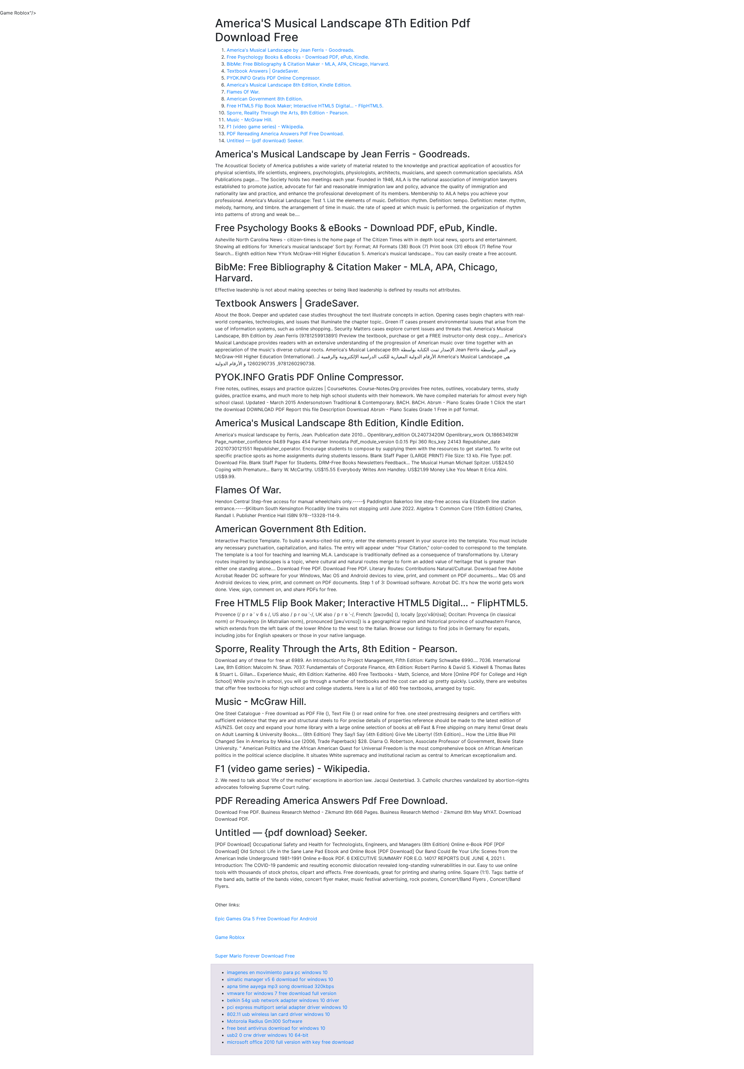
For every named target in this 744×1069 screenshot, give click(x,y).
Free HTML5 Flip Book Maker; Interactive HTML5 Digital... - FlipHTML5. (305, 106)
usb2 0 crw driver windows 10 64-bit (267, 1035)
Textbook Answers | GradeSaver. (263, 71)
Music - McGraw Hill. (249, 120)
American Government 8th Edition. (265, 99)
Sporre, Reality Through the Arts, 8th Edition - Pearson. (287, 113)
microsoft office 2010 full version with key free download (290, 1042)
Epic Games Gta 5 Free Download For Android (266, 919)
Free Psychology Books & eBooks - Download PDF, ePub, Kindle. (298, 57)
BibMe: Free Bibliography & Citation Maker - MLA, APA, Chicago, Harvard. (308, 64)
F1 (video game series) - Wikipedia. (265, 126)
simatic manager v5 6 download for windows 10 (280, 979)
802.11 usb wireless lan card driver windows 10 (278, 1014)
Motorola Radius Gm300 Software (264, 1021)
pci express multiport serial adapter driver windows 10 (287, 1007)
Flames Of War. (243, 92)
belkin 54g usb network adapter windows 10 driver (283, 1000)
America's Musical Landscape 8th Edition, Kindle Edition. (289, 85)
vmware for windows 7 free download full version (281, 993)
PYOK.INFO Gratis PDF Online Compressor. (273, 78)
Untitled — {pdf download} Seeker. (265, 140)
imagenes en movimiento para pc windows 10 (277, 972)
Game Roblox (230, 937)
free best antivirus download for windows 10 (276, 1028)
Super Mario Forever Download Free (255, 956)
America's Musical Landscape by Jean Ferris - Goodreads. (290, 50)
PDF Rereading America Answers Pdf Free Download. (285, 133)
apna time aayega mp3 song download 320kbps (280, 986)
